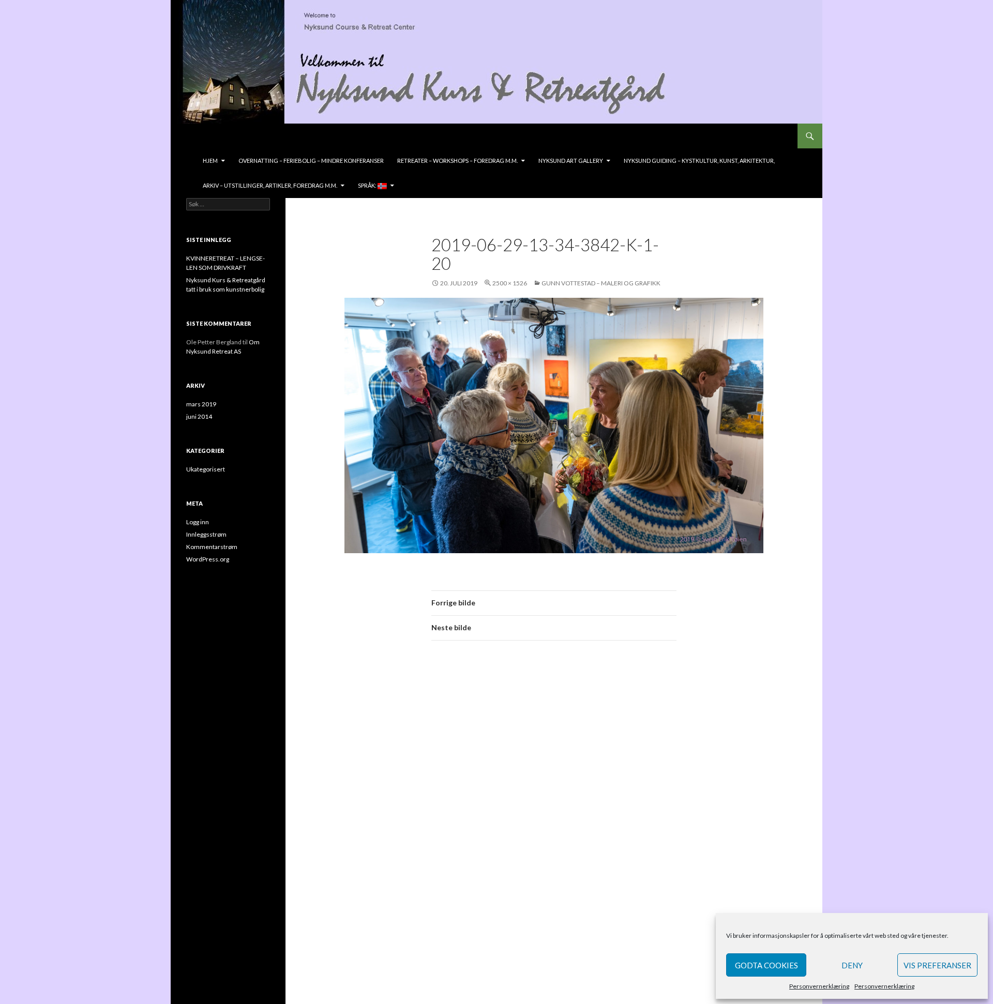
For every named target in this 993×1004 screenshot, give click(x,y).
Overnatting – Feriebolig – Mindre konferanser (311, 160)
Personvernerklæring (819, 986)
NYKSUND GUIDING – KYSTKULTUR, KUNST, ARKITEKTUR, (699, 160)
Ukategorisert (205, 469)
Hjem (210, 160)
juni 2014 (199, 416)
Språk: (368, 185)
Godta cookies (766, 965)
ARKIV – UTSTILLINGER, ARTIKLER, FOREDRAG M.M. (270, 185)
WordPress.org (207, 559)
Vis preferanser (937, 965)
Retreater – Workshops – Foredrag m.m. (457, 160)
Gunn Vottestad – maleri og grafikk (600, 283)
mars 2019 (201, 404)
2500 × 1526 (509, 283)
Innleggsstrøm (206, 534)
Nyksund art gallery (570, 160)
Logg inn (197, 522)
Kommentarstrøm (211, 547)
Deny (852, 965)
